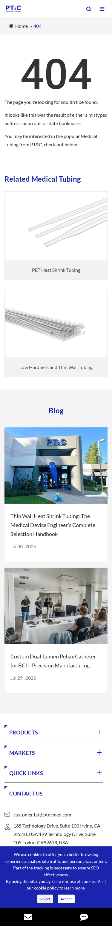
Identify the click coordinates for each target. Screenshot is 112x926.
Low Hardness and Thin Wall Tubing (56, 367)
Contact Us (26, 793)
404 (37, 26)
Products (23, 732)
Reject (45, 899)
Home (21, 26)
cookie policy (46, 887)
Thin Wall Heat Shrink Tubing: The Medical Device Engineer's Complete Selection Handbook (52, 525)
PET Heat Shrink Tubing (56, 270)
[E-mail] (28, 917)
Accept (66, 899)
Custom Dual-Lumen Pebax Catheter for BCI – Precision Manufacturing (53, 661)
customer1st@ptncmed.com (42, 814)
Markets (22, 752)
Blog (56, 410)
